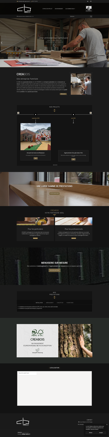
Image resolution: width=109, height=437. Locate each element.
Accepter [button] (101, 432)
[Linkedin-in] (88, 1)
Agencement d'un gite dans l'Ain (73, 153)
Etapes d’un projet (47, 8)
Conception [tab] (60, 302)
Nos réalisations (54, 270)
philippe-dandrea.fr (26, 434)
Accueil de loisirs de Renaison (35, 153)
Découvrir (63, 94)
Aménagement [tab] (50, 302)
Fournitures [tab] (70, 302)
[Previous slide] (18, 113)
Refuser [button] (90, 432)
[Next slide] (91, 113)
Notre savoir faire (54, 193)
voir (35, 158)
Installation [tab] (39, 302)
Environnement (59, 8)
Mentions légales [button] (94, 429)
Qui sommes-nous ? (70, 8)
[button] (91, 1)
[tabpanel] (54, 308)
